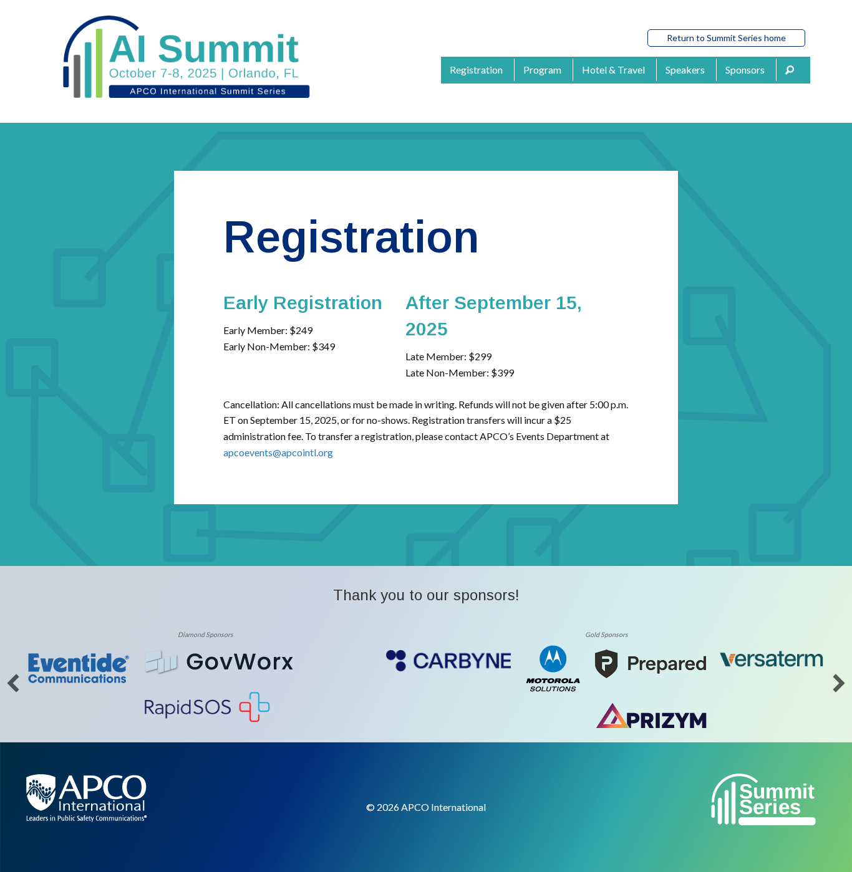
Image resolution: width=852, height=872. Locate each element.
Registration (476, 69)
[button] (793, 70)
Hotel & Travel (613, 69)
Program (542, 69)
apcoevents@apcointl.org (278, 452)
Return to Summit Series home (726, 37)
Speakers (685, 69)
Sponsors (745, 69)
